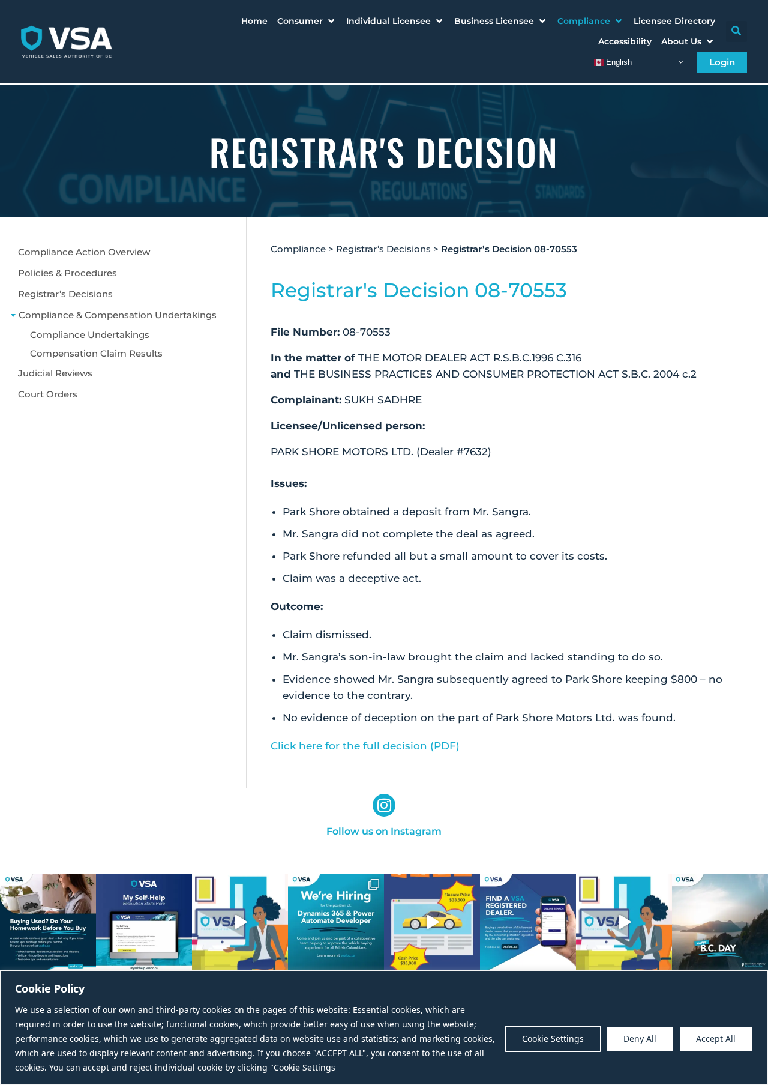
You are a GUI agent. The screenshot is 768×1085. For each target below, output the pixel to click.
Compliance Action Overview (84, 252)
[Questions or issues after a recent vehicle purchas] (144, 922)
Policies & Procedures (67, 273)
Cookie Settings (553, 1038)
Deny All (639, 1038)
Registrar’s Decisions (65, 294)
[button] (306, 21)
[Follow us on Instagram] (384, 805)
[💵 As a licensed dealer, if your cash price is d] (432, 922)
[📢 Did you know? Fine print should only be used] (240, 922)
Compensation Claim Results (96, 353)
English (618, 61)
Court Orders (47, 394)
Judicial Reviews (55, 373)
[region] (384, 1027)
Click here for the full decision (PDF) (365, 746)
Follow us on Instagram (384, 831)
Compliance (298, 249)
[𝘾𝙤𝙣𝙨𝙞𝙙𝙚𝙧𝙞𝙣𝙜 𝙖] (48, 922)
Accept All (716, 1038)
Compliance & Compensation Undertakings (118, 315)
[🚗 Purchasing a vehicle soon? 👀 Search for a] (528, 922)
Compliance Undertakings (89, 334)
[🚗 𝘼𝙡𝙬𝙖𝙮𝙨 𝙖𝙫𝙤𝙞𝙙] (624, 922)
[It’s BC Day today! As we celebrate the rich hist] (720, 922)
